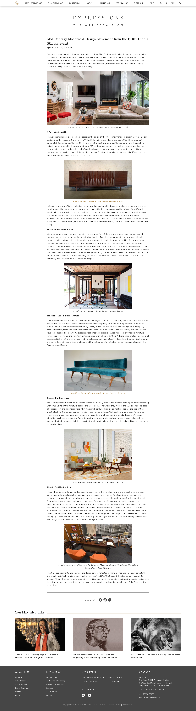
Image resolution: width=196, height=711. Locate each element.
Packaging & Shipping (55, 681)
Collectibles (75, 3)
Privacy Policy (114, 705)
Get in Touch (51, 692)
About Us (19, 677)
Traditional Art (55, 3)
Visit (152, 3)
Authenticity (51, 677)
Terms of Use (128, 705)
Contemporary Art (33, 3)
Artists (90, 3)
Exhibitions (105, 3)
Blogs (17, 695)
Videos (18, 692)
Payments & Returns (55, 684)
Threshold (138, 3)
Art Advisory (122, 3)
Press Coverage (22, 688)
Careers (49, 688)
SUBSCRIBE (116, 681)
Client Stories (21, 684)
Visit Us (49, 695)
